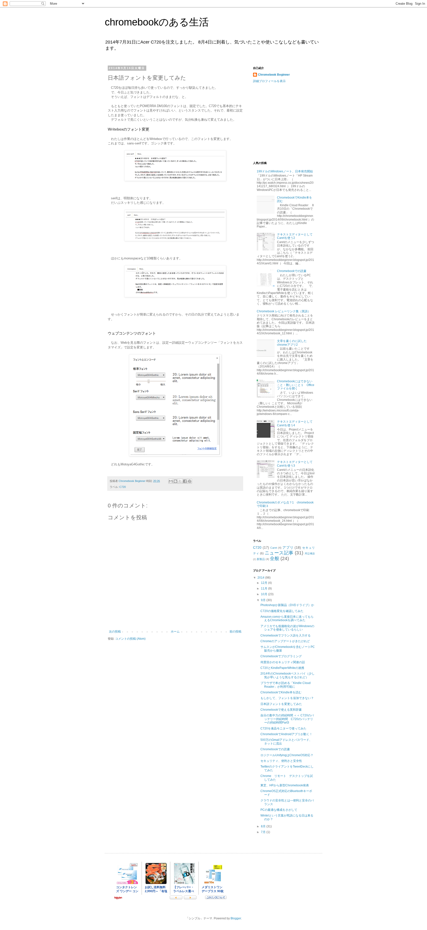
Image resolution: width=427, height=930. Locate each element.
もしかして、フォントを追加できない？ (287, 698)
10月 (264, 594)
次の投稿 (115, 631)
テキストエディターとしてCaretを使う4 (295, 423)
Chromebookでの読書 (291, 271)
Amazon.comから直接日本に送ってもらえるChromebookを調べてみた (287, 618)
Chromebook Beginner (274, 74)
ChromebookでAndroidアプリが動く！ (286, 734)
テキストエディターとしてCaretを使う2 (295, 236)
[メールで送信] (170, 481)
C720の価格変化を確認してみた (281, 611)
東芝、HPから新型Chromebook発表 (284, 785)
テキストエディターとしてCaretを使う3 (295, 463)
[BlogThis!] (175, 481)
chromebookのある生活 (157, 22)
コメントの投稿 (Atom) (130, 638)
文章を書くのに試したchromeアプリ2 (292, 342)
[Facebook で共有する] (184, 481)
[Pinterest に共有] (189, 481)
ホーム (175, 631)
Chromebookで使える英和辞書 (281, 709)
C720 (122, 486)
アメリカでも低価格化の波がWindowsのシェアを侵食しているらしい (287, 627)
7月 (263, 832)
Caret (273, 547)
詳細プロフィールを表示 (269, 81)
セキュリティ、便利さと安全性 (281, 761)
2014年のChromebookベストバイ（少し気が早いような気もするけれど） (287, 675)
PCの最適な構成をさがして (278, 810)
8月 (263, 826)
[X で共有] (180, 481)
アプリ (288, 547)
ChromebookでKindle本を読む (280, 692)
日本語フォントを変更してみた (281, 704)
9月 (263, 600)
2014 (261, 577)
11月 (264, 588)
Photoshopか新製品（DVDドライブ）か (287, 605)
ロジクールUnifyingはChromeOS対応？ (286, 755)
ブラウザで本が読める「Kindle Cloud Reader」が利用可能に (285, 684)
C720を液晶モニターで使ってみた (283, 728)
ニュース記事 (279, 552)
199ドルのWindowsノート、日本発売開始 (285, 171)
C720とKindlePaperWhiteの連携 (282, 668)
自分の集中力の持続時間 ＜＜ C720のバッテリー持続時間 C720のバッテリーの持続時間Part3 (287, 719)
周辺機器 (310, 553)
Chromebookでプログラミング (281, 656)
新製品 (261, 559)
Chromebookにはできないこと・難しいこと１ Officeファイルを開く (295, 385)
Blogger (236, 918)
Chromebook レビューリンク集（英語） (284, 311)
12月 (264, 583)
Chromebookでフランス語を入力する (285, 635)
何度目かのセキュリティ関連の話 (282, 662)
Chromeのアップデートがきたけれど (285, 641)
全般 (274, 558)
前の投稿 (235, 631)
